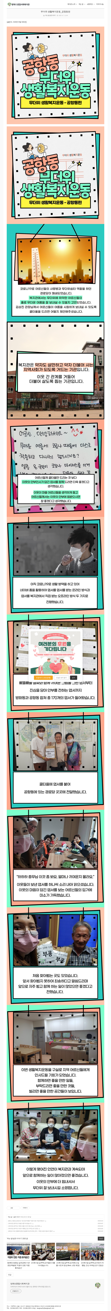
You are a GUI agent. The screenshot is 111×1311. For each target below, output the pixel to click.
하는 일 (81, 4)
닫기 (73, 678)
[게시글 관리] (17, 1208)
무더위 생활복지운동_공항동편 (55, 11)
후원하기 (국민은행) (43, 677)
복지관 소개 (71, 4)
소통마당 (90, 4)
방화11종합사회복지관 (19, 1284)
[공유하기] (15, 1208)
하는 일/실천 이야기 (50, 15)
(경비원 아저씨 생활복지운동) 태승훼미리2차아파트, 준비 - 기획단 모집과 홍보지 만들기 (30, 1231)
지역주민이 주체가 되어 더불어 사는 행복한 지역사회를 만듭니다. (30, 1287)
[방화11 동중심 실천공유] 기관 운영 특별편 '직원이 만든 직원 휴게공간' (26, 1221)
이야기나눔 (100, 4)
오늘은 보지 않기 (61, 678)
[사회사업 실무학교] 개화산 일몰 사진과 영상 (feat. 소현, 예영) (24, 1226)
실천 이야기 (16, 1217)
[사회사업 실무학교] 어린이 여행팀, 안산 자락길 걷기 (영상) (23, 1229)
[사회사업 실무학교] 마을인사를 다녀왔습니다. (20, 1223)
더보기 (101, 1238)
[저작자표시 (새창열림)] (30, 1208)
